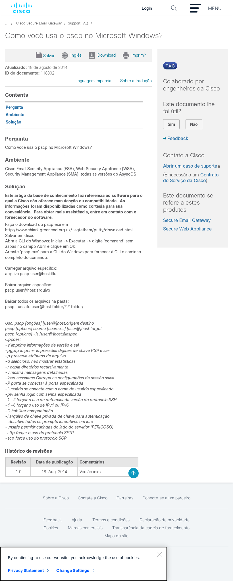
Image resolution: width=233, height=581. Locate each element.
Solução (13, 122)
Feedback (177, 138)
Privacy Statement (26, 570)
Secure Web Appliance (187, 228)
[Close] (160, 554)
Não (194, 124)
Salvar (49, 55)
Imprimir (139, 55)
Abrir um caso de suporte (190, 166)
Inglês (76, 55)
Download (106, 55)
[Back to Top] (133, 473)
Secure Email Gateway (187, 220)
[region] (83, 564)
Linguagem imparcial (93, 81)
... (7, 23)
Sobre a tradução (136, 81)
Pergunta (14, 107)
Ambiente (15, 114)
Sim (171, 124)
